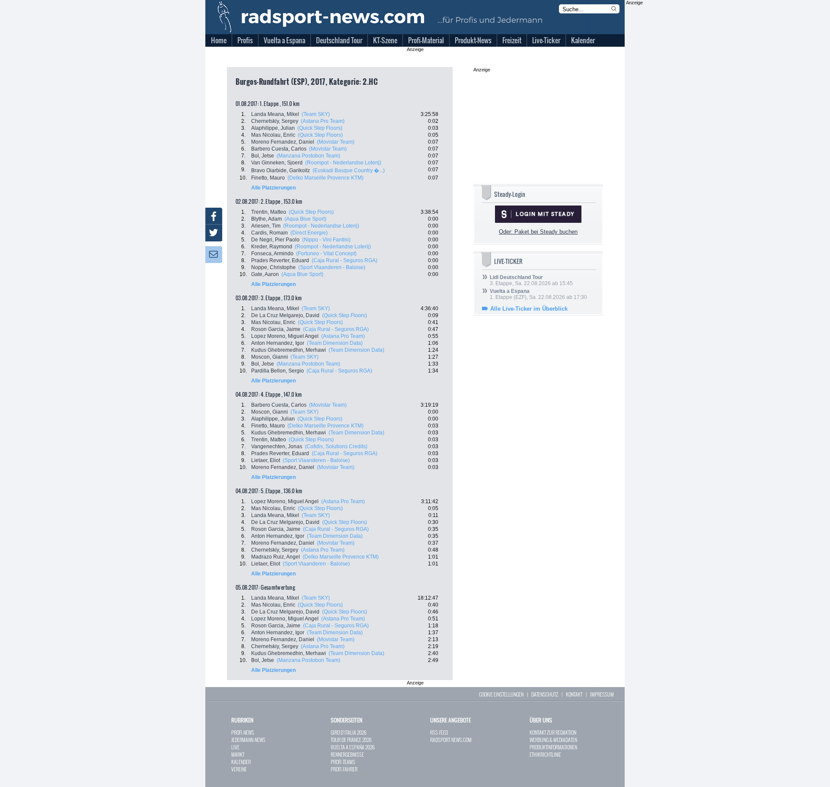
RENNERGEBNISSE (347, 754)
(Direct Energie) (309, 233)
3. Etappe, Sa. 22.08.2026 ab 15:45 (531, 280)
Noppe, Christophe (273, 267)
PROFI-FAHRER (344, 769)
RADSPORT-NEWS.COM (451, 739)
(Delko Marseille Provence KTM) (325, 178)
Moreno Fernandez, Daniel (282, 142)
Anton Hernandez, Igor (277, 343)
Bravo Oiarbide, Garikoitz (280, 170)
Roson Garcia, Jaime (275, 329)
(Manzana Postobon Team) (308, 156)
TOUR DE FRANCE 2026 (351, 739)
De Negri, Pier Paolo (275, 240)
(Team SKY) (316, 114)
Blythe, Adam (266, 219)
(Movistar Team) (335, 142)
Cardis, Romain (269, 233)
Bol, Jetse (262, 156)
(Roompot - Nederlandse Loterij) (343, 163)
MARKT (237, 754)
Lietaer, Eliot (265, 460)
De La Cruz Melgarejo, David (285, 315)
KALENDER (241, 761)
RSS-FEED (439, 732)
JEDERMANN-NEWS (248, 739)
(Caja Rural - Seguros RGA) (344, 260)
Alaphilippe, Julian (273, 128)
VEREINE (239, 769)
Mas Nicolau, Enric (273, 135)
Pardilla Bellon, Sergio (277, 371)
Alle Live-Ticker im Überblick (529, 308)
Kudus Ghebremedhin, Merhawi (288, 350)
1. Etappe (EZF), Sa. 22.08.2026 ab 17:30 (538, 294)
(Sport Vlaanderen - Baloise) (331, 267)
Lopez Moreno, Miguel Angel (285, 336)
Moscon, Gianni (269, 357)
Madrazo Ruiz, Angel (275, 557)
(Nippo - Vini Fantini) (326, 240)
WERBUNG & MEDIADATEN (553, 739)
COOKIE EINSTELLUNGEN (501, 694)
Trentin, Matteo (268, 212)
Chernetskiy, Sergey (274, 121)
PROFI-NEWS (242, 732)
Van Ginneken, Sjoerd (277, 163)
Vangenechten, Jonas (276, 446)
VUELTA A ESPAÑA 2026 (353, 747)
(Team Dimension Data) (335, 343)
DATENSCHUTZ (544, 694)
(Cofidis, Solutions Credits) (336, 446)
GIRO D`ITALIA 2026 (349, 732)
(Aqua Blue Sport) (305, 219)
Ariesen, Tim (266, 226)
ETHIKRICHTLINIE (545, 754)
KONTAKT (574, 694)
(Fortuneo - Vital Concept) (326, 254)
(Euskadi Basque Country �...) (349, 170)
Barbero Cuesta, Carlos (278, 149)
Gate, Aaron (265, 274)
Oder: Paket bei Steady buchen (538, 231)
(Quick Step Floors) (319, 128)
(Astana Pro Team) (323, 121)
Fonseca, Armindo (272, 254)
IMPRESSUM (602, 694)
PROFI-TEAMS (343, 761)
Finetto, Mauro (268, 178)
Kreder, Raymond (271, 247)
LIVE (235, 747)
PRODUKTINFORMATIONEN (553, 747)
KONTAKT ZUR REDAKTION (553, 732)
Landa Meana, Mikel (275, 114)
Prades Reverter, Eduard (280, 260)
